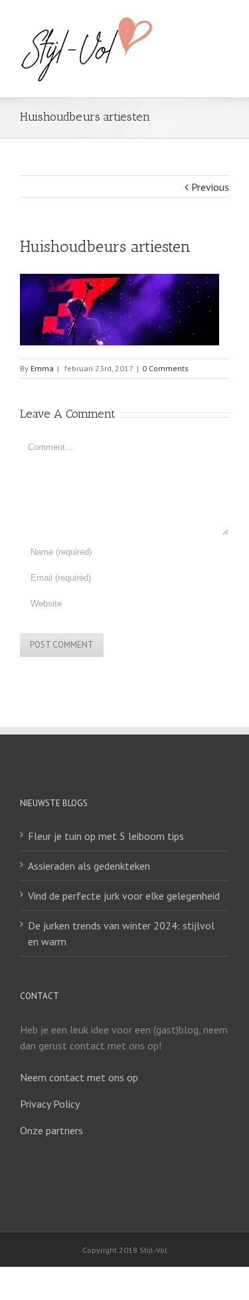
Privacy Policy (50, 1103)
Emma (42, 368)
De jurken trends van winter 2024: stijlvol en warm (121, 933)
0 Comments (165, 368)
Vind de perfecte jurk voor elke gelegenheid (124, 895)
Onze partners (51, 1130)
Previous (210, 187)
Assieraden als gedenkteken (89, 865)
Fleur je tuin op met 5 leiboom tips (106, 836)
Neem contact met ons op (79, 1077)
